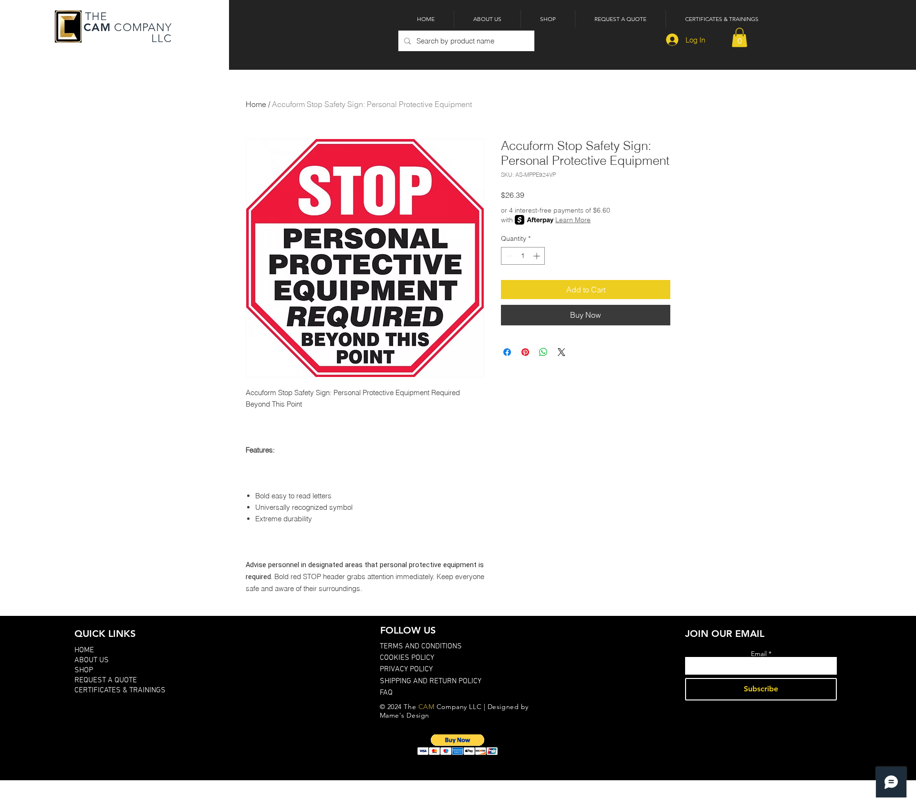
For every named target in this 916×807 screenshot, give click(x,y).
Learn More (573, 219)
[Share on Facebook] (507, 352)
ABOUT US (91, 660)
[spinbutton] (522, 255)
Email (759, 653)
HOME (84, 650)
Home (256, 104)
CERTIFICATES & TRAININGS (120, 690)
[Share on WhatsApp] (543, 352)
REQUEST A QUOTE (105, 680)
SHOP (83, 670)
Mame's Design (404, 715)
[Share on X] (561, 352)
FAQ (386, 693)
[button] (739, 37)
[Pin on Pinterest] (525, 352)
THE (95, 16)
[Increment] (537, 255)
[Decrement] (508, 255)
